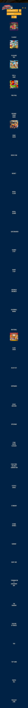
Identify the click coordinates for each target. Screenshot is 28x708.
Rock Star (14, 155)
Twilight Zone (14, 701)
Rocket (14, 173)
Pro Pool (14, 95)
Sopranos (14, 386)
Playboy (14, 37)
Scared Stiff (14, 251)
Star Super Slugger (14, 444)
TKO (14, 643)
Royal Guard (14, 212)
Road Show (14, 136)
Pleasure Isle (14, 56)
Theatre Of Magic (14, 624)
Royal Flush (14, 192)
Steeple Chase (14, 486)
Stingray (14, 506)
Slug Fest (14, 368)
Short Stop (14, 270)
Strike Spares (14, 525)
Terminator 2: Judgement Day (14, 583)
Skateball (14, 329)
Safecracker (14, 231)
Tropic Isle (14, 681)
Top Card (14, 662)
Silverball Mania (14, 310)
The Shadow (14, 604)
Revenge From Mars (14, 115)
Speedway (14, 424)
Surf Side (14, 562)
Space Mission (14, 405)
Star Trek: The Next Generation (14, 466)
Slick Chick (14, 349)
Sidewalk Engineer (14, 290)
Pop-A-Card (14, 76)
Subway (14, 544)
